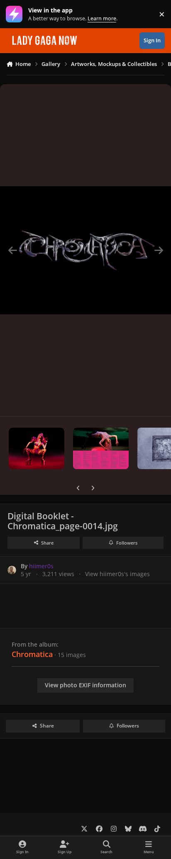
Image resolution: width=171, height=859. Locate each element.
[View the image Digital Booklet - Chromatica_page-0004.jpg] (101, 448)
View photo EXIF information (85, 685)
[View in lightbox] (85, 250)
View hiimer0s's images (117, 574)
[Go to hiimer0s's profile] (11, 570)
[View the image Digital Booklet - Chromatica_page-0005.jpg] (36, 448)
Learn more (16, 14)
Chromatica (32, 654)
